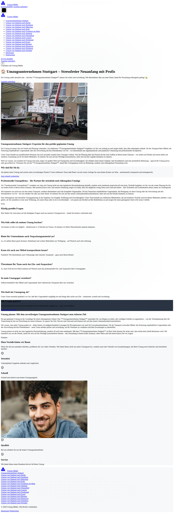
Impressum (10, 53)
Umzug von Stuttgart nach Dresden (19, 51)
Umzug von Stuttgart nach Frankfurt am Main (23, 31)
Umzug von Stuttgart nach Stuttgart (19, 33)
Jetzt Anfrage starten (8, 310)
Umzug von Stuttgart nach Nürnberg (19, 48)
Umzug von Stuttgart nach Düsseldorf (20, 36)
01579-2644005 (7, 7)
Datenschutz (10, 55)
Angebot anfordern (20, 7)
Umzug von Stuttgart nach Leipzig (18, 38)
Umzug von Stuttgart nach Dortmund (19, 40)
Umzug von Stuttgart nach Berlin (18, 23)
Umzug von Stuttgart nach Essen (18, 42)
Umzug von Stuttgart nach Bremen (19, 44)
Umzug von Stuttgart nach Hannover (19, 46)
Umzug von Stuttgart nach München (19, 27)
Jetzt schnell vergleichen (10, 176)
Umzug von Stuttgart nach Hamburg (19, 25)
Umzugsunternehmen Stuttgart (17, 21)
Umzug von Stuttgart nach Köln (18, 29)
